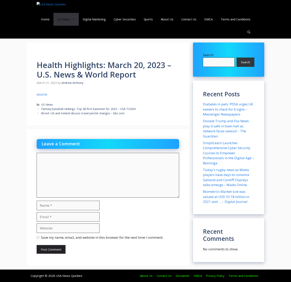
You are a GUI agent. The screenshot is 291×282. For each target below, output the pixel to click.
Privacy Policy (215, 276)
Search (208, 55)
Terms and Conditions (235, 19)
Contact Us (188, 19)
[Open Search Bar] (248, 32)
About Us (167, 19)
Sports (148, 19)
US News (63, 19)
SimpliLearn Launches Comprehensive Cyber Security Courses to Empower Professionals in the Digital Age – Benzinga (228, 153)
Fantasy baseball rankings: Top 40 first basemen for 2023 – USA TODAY (88, 109)
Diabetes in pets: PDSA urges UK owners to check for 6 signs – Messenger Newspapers (228, 109)
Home (45, 19)
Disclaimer (183, 276)
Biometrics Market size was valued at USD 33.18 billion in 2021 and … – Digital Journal (226, 196)
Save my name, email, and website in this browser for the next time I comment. (102, 237)
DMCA (208, 19)
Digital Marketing (94, 19)
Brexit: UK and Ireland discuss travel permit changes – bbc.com (83, 113)
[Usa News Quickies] (59, 6)
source (42, 94)
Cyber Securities (125, 19)
